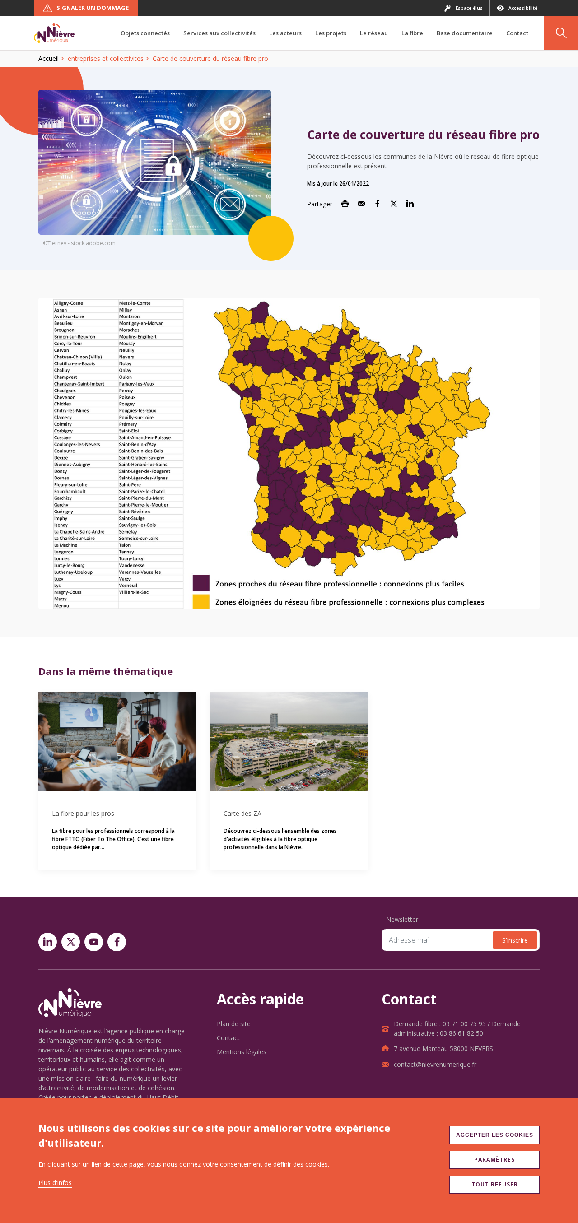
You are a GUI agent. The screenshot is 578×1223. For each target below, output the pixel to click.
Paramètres (494, 1159)
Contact (228, 1037)
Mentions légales (241, 1051)
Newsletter (402, 919)
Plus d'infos (55, 1182)
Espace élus (469, 8)
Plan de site (234, 1023)
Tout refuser (494, 1184)
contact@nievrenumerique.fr (435, 1064)
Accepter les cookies (494, 1135)
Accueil (48, 58)
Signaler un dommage (92, 8)
